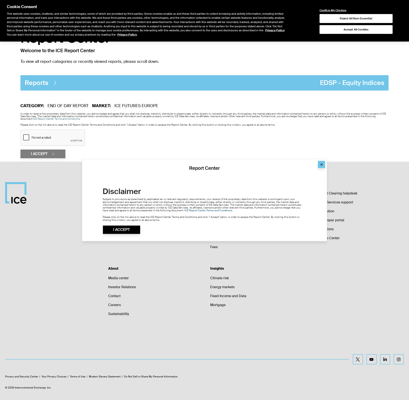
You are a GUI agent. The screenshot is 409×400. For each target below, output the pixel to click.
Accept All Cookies (356, 29)
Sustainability (118, 314)
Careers (114, 305)
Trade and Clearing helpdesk (334, 193)
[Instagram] (399, 359)
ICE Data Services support (332, 202)
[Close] (321, 164)
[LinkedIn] (385, 359)
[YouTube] (371, 359)
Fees (214, 247)
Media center (118, 278)
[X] (358, 359)
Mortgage (218, 305)
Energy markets (222, 287)
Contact (114, 296)
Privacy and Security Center (21, 376)
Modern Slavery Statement (105, 376)
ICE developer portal (328, 220)
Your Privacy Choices (54, 376)
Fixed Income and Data (228, 296)
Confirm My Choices (333, 10)
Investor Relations (122, 287)
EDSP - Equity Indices (204, 83)
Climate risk (219, 278)
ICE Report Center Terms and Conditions (56, 119)
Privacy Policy (275, 30)
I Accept (121, 229)
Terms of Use (77, 376)
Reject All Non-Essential (356, 18)
